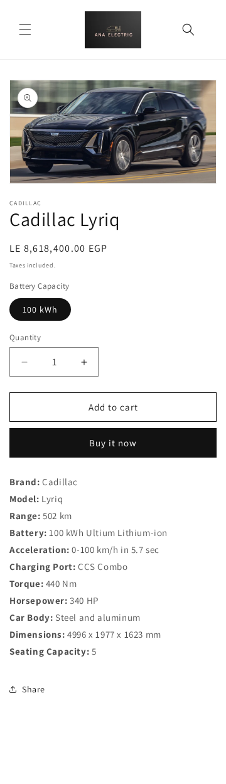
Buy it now (113, 443)
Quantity (25, 337)
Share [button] (33, 689)
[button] (25, 29)
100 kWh (40, 309)
